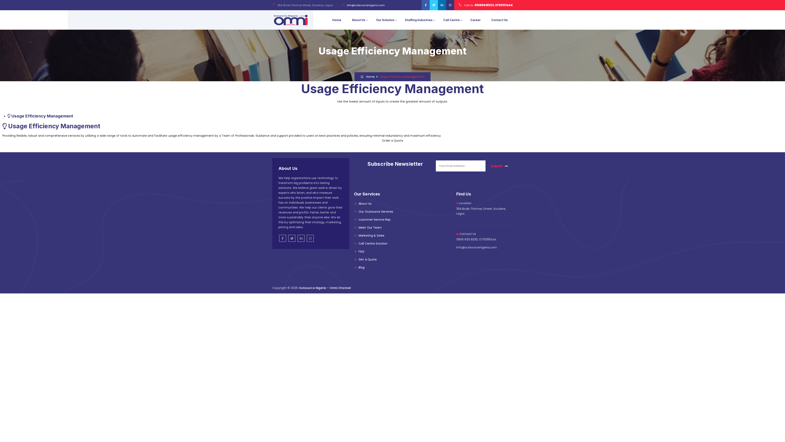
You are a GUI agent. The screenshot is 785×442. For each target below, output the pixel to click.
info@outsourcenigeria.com (366, 5)
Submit (497, 166)
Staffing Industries (419, 20)
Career (475, 20)
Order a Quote (392, 141)
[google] (442, 5)
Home (336, 20)
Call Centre (451, 20)
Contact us (499, 20)
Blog (361, 267)
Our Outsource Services (376, 212)
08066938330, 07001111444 (493, 5)
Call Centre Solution (373, 243)
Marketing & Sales (371, 235)
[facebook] (426, 5)
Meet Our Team (370, 228)
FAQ (361, 251)
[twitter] (434, 5)
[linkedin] (301, 238)
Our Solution (385, 20)
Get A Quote (368, 259)
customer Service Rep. (375, 220)
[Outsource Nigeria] (290, 20)
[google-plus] (310, 238)
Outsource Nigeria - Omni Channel (325, 288)
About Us (358, 20)
